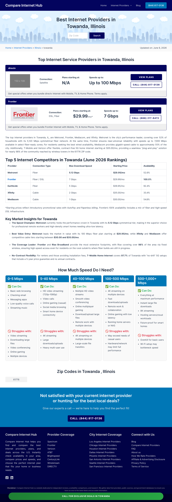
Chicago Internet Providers (103, 445)
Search (97, 35)
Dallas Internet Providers (101, 452)
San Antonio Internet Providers (105, 459)
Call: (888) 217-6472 (145, 118)
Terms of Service (140, 466)
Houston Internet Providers (103, 448)
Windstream (53, 463)
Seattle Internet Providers (102, 463)
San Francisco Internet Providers (105, 466)
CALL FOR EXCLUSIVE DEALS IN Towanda (86, 496)
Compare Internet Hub (23, 5)
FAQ (133, 448)
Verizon (51, 448)
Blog (138, 5)
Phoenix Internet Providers (102, 455)
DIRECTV (52, 466)
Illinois (38, 47)
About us (136, 452)
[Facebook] (7, 477)
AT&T (50, 452)
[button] (130, 5)
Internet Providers (120, 5)
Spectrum (52, 441)
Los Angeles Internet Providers (105, 441)
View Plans (146, 77)
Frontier (12, 179)
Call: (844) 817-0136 (146, 84)
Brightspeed (53, 455)
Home (104, 5)
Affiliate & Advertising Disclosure (148, 459)
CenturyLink (53, 459)
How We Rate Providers (143, 455)
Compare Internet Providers (145, 445)
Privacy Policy (138, 463)
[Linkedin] (11, 477)
